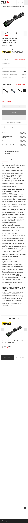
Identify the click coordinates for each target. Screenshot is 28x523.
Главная (4, 6)
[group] (6, 33)
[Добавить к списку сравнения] (21, 45)
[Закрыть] (25, 508)
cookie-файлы (17, 510)
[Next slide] (24, 90)
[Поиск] (22, 2)
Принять (18, 516)
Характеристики (15, 159)
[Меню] (26, 2)
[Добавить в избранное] (25, 45)
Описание (5, 159)
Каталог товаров (11, 6)
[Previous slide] (2, 329)
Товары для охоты (20, 6)
